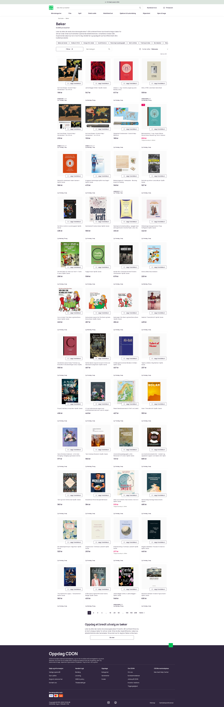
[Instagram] (108, 702)
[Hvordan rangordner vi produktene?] (140, 49)
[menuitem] (56, 13)
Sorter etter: (146, 49)
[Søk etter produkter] (140, 8)
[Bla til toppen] (171, 645)
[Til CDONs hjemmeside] (51, 8)
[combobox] (99, 8)
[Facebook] (115, 702)
